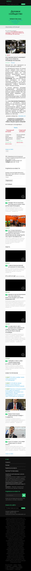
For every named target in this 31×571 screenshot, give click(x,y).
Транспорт (8, 566)
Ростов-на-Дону (13, 20)
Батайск (20, 20)
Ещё (7, 567)
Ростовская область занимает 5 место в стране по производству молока (15, 59)
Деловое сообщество (15, 12)
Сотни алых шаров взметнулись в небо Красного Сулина (9, 137)
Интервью (12, 567)
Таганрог (15, 23)
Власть (19, 564)
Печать (13, 62)
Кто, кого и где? (8, 564)
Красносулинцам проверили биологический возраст (21, 137)
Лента (8, 32)
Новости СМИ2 (9, 149)
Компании (15, 566)
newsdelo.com (22, 116)
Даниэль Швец (8, 143)
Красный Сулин (15, 21)
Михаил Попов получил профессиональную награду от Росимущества (14, 415)
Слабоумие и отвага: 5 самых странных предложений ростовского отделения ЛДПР (14, 362)
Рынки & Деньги (9, 569)
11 (7, 151)
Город (15, 564)
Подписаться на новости (11, 468)
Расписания (17, 569)
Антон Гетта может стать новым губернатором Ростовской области (15, 443)
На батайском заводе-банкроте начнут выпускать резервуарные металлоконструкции (14, 384)
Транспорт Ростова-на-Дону (11, 471)
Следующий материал (22, 130)
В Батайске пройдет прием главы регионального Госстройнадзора (14, 378)
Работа (20, 566)
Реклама (7, 465)
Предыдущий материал (9, 130)
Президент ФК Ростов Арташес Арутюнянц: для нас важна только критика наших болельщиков (15, 204)
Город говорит (19, 567)
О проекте (7, 462)
